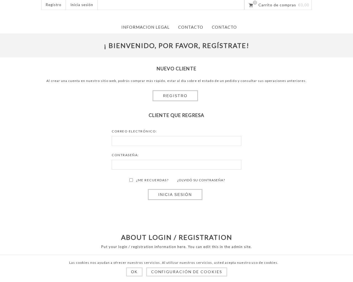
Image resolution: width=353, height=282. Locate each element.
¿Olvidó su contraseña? (201, 180)
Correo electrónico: (134, 131)
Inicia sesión (81, 4)
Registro (53, 4)
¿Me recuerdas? (152, 180)
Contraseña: (125, 155)
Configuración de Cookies (186, 271)
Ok (134, 272)
